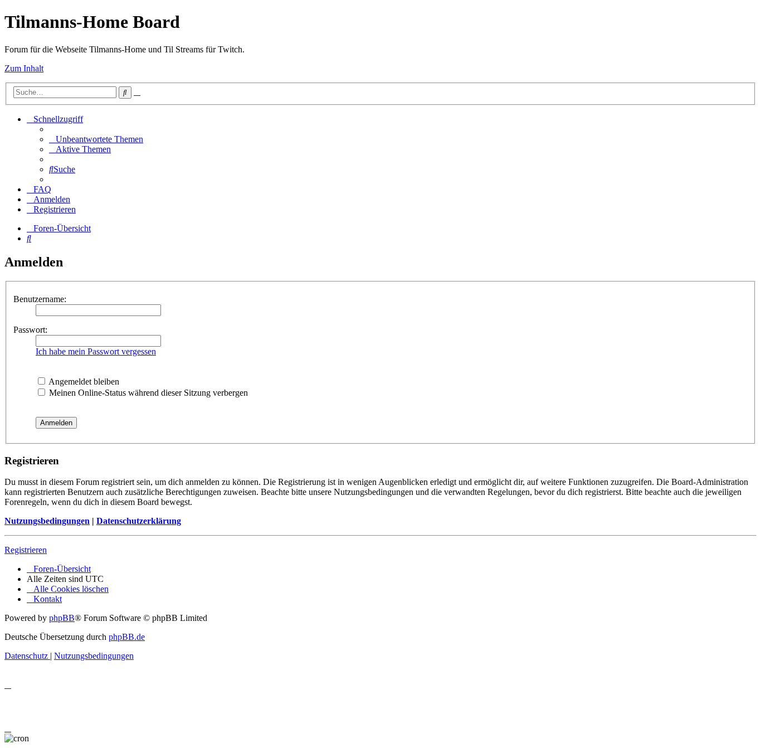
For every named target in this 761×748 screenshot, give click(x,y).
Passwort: (30, 329)
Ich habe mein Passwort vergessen (96, 351)
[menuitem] (96, 139)
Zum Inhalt (23, 68)
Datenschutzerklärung (138, 521)
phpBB (62, 618)
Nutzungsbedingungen (47, 521)
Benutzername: (39, 299)
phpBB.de (127, 637)
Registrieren (25, 550)
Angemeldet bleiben (83, 381)
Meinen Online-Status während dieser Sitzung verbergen (147, 392)
